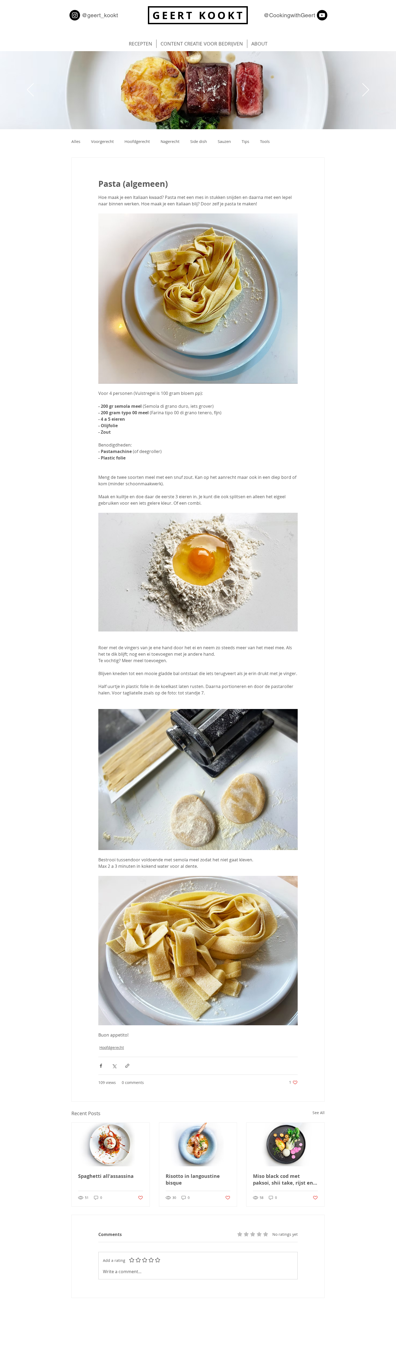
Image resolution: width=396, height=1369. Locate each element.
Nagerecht (170, 141)
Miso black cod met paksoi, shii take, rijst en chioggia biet (283, 1179)
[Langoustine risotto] (198, 1144)
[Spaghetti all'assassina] (111, 1144)
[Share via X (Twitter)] (114, 1065)
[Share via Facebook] (100, 1065)
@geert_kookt (100, 15)
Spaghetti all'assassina (106, 1176)
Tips (245, 141)
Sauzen (224, 141)
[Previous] (30, 90)
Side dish (198, 141)
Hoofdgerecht (137, 141)
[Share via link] (127, 1065)
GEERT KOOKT (198, 15)
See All (318, 1112)
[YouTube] (322, 15)
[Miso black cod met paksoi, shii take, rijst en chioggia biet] (285, 1144)
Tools (265, 141)
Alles (75, 141)
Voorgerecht (102, 141)
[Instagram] (75, 15)
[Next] (365, 90)
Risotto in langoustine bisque (193, 1179)
